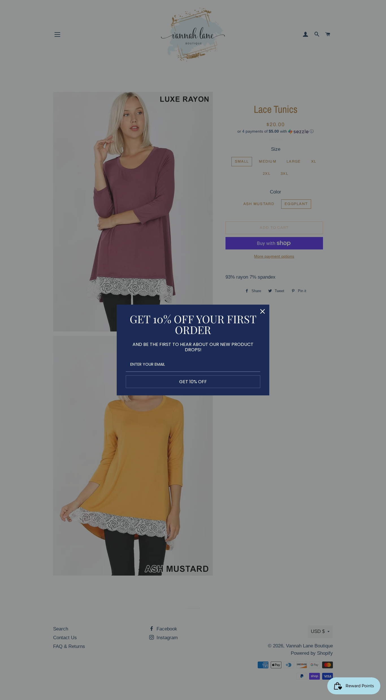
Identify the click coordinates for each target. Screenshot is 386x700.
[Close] (262, 311)
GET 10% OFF (193, 381)
